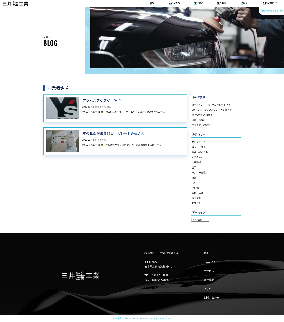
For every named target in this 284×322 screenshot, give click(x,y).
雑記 (194, 177)
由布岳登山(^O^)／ (201, 125)
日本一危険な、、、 (202, 120)
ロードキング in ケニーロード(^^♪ (211, 104)
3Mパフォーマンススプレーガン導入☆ (212, 109)
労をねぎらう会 (200, 152)
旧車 (194, 182)
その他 (195, 187)
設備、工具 (197, 192)
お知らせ (196, 203)
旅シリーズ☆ (199, 147)
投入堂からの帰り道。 (203, 115)
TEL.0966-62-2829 (271, 10)
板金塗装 (196, 198)
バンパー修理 (199, 172)
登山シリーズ (199, 142)
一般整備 (196, 162)
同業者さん (197, 157)
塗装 (194, 167)
